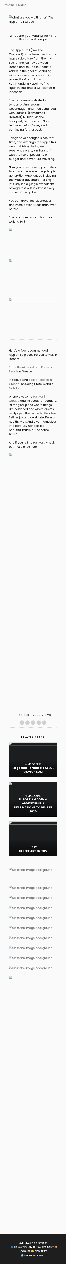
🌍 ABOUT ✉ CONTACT (34, 1255)
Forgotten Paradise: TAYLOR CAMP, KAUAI (33, 770)
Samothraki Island (21, 367)
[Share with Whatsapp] (39, 722)
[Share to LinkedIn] (44, 722)
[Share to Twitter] (27, 722)
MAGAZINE (18, 30)
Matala (14, 388)
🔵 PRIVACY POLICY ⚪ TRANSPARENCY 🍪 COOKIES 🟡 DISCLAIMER (34, 1249)
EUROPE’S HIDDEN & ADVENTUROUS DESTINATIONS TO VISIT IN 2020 (33, 805)
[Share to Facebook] (22, 722)
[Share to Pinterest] (33, 722)
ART (34, 847)
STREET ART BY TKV (33, 851)
